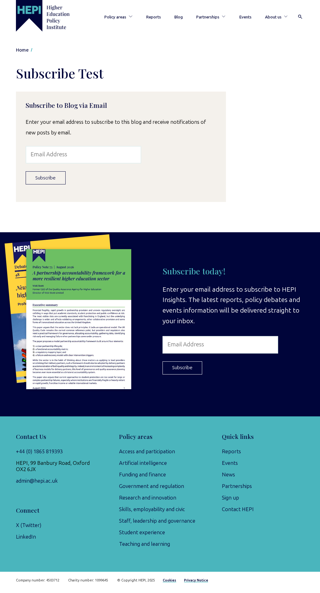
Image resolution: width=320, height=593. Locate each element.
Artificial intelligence (143, 463)
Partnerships (207, 16)
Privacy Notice (196, 580)
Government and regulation (151, 486)
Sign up (230, 498)
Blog (178, 16)
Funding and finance (142, 474)
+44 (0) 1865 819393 (39, 451)
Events (245, 16)
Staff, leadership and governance (157, 521)
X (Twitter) (28, 525)
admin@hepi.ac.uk (37, 481)
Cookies (169, 580)
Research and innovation (147, 498)
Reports (153, 16)
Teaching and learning (144, 544)
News (228, 474)
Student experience (142, 532)
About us (273, 16)
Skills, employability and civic (152, 509)
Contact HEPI (238, 509)
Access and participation (147, 451)
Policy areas (115, 16)
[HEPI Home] (50, 16)
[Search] (300, 17)
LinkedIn (26, 537)
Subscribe (45, 178)
